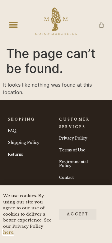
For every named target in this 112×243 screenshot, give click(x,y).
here (8, 232)
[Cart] (101, 25)
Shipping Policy (24, 142)
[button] (13, 25)
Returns (15, 154)
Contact (66, 177)
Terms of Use (72, 150)
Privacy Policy (73, 138)
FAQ (12, 130)
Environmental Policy (73, 164)
